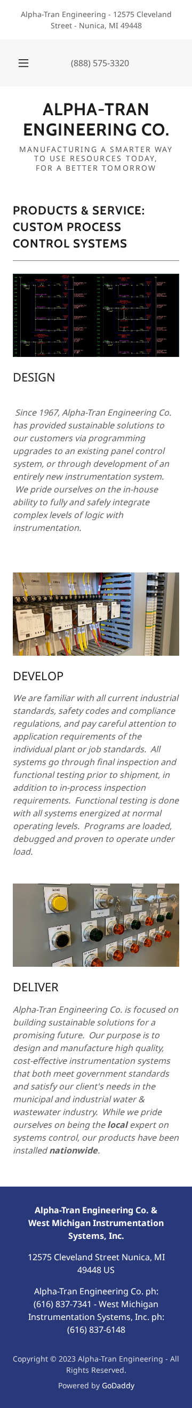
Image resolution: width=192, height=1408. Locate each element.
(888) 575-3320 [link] (100, 63)
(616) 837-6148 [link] (96, 1329)
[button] (23, 63)
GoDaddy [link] (118, 1385)
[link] (96, 119)
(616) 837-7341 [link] (63, 1304)
